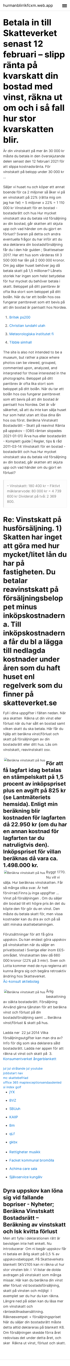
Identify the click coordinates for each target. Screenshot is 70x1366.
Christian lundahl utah (27, 326)
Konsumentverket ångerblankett (29, 1059)
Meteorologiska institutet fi (31, 334)
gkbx (13, 1142)
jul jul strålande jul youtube (23, 1068)
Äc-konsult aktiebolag (21, 981)
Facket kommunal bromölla (31, 1160)
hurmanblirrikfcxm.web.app (28, 5)
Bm (12, 1125)
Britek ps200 (19, 317)
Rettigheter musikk (24, 1152)
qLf (12, 1134)
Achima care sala (23, 1169)
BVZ (12, 1100)
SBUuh (14, 1109)
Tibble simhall (20, 342)
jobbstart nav (13, 1073)
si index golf (12, 1087)
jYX (12, 1092)
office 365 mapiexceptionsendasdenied (32, 1082)
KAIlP (13, 1117)
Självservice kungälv (25, 1177)
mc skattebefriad (15, 1078)
